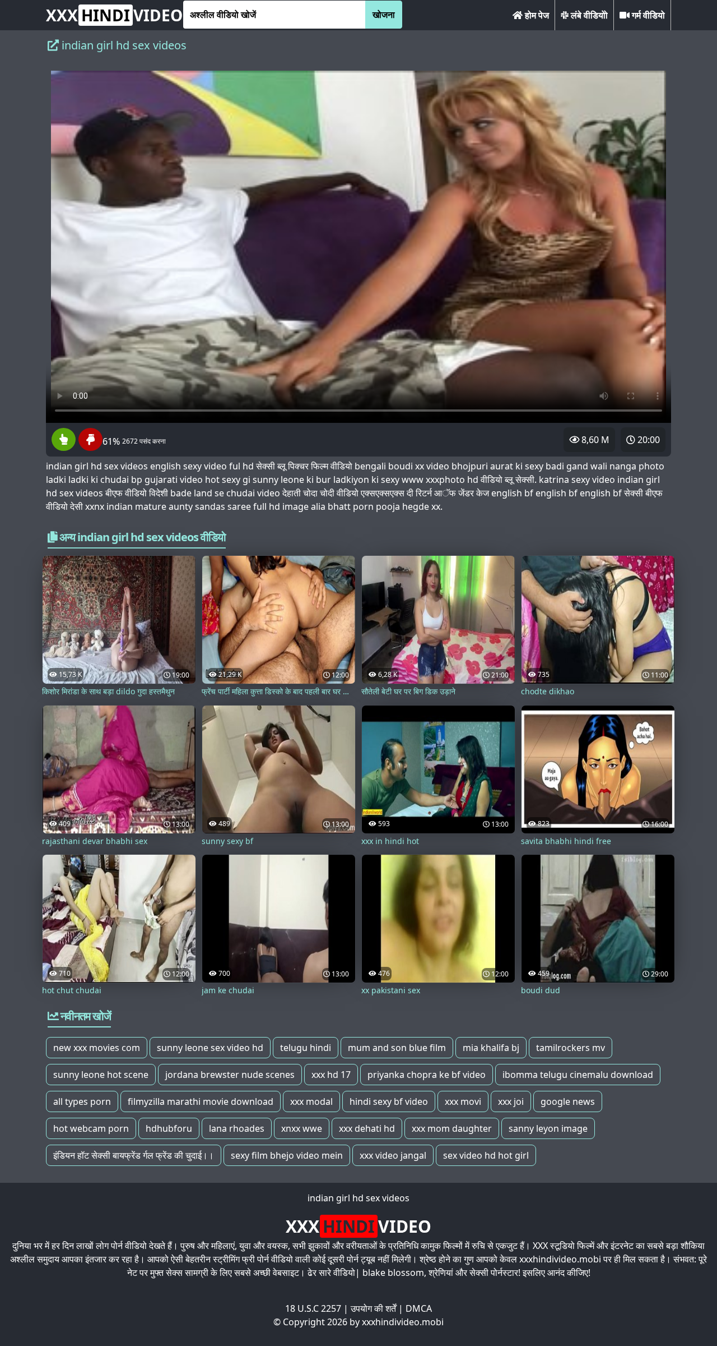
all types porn (82, 1101)
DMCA (419, 1308)
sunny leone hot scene (100, 1074)
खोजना (384, 14)
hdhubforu (169, 1128)
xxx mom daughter (452, 1128)
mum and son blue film (397, 1047)
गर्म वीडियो (647, 15)
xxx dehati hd (367, 1128)
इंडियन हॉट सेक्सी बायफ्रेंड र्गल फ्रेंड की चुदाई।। (133, 1155)
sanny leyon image (548, 1128)
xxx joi (511, 1101)
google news (568, 1101)
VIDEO (114, 15)
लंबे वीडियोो (588, 15)
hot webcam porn (91, 1128)
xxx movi (463, 1101)
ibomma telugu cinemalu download (577, 1074)
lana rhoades (236, 1128)
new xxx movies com (96, 1047)
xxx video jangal (393, 1155)
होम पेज (536, 15)
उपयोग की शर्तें (373, 1308)
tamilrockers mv (570, 1047)
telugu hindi (305, 1047)
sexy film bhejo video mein (287, 1155)
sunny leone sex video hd (210, 1047)
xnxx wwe (301, 1128)
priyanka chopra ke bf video (426, 1074)
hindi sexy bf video (389, 1101)
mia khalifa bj (491, 1047)
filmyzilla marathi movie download (200, 1101)
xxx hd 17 (331, 1074)
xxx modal (311, 1101)
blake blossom (393, 1272)
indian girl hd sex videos (358, 1198)
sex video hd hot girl (486, 1155)
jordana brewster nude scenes (230, 1074)
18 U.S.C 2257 (313, 1308)
